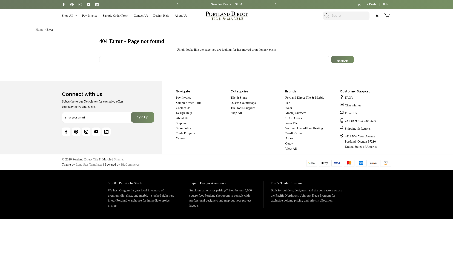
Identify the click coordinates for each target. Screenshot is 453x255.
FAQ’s (349, 97)
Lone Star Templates (89, 164)
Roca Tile (291, 123)
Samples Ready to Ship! (226, 4)
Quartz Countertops (243, 102)
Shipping (181, 123)
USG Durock (293, 118)
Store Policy (184, 128)
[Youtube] (88, 4)
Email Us (351, 113)
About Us (181, 15)
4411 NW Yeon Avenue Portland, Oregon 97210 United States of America (361, 141)
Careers (181, 138)
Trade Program (185, 133)
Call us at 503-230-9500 (360, 121)
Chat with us (353, 105)
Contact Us (141, 15)
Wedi (288, 108)
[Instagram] (80, 4)
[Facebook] (63, 4)
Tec (287, 102)
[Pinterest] (72, 4)
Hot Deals (369, 4)
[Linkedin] (97, 4)
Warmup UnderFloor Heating (304, 128)
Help (385, 4)
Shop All (67, 15)
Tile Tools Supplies (243, 108)
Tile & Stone (239, 97)
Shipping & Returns (358, 128)
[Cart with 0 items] (387, 16)
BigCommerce (130, 164)
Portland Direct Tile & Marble (304, 97)
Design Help (161, 15)
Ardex (289, 138)
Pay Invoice (89, 15)
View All (291, 148)
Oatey (289, 143)
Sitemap (119, 159)
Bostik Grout (293, 133)
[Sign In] (377, 16)
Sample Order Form (115, 15)
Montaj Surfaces (295, 113)
